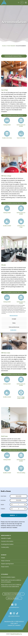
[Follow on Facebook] (12, 605)
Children (3, 508)
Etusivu (4, 46)
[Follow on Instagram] (16, 605)
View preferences (14, 327)
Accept (14, 319)
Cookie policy (13, 330)
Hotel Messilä (11, 46)
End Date (3, 500)
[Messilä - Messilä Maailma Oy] (4, 2)
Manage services (14, 315)
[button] (18, 2)
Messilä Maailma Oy (16, 634)
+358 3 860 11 (14, 623)
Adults (2, 504)
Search (12, 515)
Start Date (3, 496)
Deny (14, 323)
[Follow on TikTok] (17, 613)
